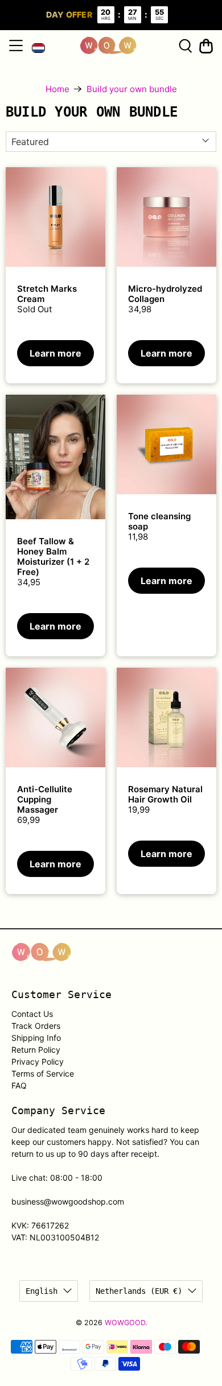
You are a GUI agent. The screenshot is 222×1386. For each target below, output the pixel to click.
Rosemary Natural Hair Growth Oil (165, 794)
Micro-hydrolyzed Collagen (165, 293)
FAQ (19, 1085)
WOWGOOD (125, 1322)
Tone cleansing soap (159, 521)
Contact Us (32, 1014)
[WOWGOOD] (108, 46)
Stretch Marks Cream (47, 293)
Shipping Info (36, 1037)
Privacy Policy (37, 1061)
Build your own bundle (132, 89)
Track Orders (35, 1026)
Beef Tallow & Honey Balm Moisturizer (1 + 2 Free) (53, 556)
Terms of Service (42, 1073)
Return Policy (35, 1049)
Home (57, 89)
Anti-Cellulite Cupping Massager (44, 799)
